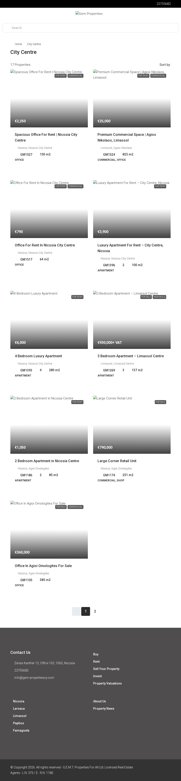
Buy (95, 654)
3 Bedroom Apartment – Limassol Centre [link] (131, 356)
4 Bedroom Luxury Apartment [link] (38, 356)
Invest (97, 676)
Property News (103, 708)
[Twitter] (151, 770)
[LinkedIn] (167, 770)
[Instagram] (159, 770)
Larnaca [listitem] (19, 708)
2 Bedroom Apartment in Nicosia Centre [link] (47, 461)
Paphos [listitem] (18, 723)
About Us (99, 701)
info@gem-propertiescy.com (34, 677)
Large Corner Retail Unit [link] (117, 461)
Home (18, 44)
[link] (49, 98)
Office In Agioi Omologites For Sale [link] (43, 566)
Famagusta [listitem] (21, 730)
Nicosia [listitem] (18, 701)
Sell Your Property (106, 669)
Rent (96, 661)
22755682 (21, 670)
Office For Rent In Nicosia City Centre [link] (45, 245)
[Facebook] (143, 770)
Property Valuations (107, 683)
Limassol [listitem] (19, 716)
